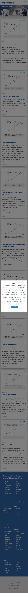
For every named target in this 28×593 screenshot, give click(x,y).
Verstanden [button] (14, 307)
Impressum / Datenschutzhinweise (14, 301)
